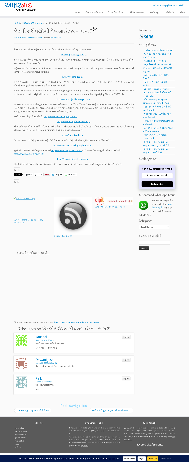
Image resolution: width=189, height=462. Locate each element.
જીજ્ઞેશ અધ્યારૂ (55, 37)
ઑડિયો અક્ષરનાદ (137, 12)
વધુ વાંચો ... (84, 446)
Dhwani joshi (45, 359)
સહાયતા (17, 444)
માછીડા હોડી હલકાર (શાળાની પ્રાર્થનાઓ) (111, 410)
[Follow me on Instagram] (56, 6)
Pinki (39, 378)
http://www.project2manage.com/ (73, 99)
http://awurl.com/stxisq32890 (29, 153)
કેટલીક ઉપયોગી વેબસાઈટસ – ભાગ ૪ (110, 206)
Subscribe (157, 184)
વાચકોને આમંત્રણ (21, 431)
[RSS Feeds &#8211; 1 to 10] (73, 216)
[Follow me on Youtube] (57, 6)
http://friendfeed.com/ (72, 135)
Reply (126, 337)
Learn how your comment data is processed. (77, 322)
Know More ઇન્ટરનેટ (32, 22)
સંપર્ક (182, 12)
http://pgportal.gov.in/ (72, 54)
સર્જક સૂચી (155, 12)
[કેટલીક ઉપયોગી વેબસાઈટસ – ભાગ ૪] (114, 201)
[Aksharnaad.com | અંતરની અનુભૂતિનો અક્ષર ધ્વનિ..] (22, 6)
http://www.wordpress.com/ (65, 150)
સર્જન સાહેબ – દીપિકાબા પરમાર (158, 50)
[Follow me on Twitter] (52, 6)
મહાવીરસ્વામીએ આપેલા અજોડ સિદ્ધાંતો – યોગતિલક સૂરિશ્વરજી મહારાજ (158, 68)
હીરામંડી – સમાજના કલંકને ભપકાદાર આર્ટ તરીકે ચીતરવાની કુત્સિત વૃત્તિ (157, 93)
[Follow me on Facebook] (54, 6)
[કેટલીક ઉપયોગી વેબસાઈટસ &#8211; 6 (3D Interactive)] (32, 207)
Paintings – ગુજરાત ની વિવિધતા (32, 410)
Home (77, 12)
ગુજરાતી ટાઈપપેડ (20, 438)
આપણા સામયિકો (20, 434)
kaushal (41, 337)
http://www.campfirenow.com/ (72, 121)
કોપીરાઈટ (170, 12)
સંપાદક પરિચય (19, 428)
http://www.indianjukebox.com (72, 159)
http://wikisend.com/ (72, 76)
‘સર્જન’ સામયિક (115, 12)
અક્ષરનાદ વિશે (19, 441)
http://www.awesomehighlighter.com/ (72, 145)
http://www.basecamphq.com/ (59, 116)
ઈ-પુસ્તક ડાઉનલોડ (94, 12)
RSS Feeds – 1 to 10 (63, 236)
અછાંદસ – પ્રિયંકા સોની (155, 60)
